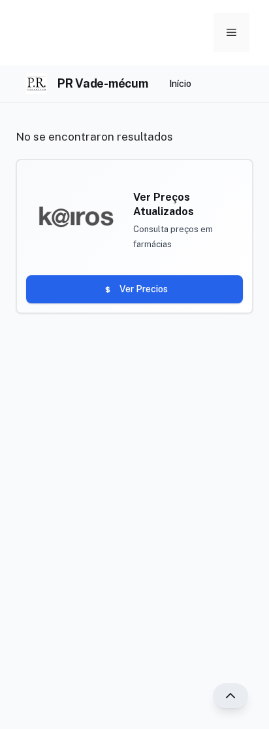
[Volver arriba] (230, 695)
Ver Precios (143, 289)
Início (180, 83)
